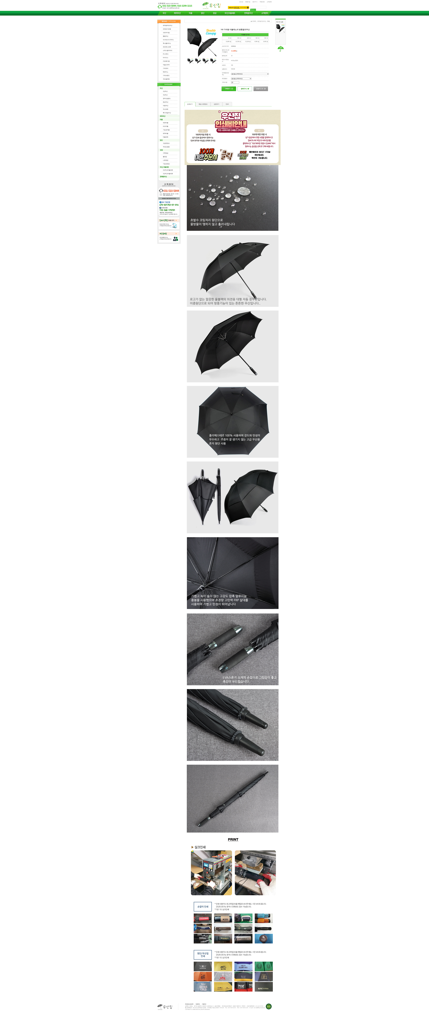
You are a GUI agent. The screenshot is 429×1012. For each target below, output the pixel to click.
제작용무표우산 (167, 25)
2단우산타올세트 (168, 170)
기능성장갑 (166, 164)
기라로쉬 (165, 68)
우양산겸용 (166, 147)
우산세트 (165, 109)
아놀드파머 (166, 65)
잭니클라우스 (167, 43)
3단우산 (165, 95)
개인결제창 (166, 79)
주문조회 (262, 1)
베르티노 (165, 72)
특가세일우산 (167, 113)
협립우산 (165, 36)
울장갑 (165, 156)
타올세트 (165, 137)
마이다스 (165, 57)
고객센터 (269, 1)
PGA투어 (165, 54)
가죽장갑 (165, 153)
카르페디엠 (166, 61)
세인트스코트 (167, 47)
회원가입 (247, 1)
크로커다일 (166, 32)
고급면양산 (166, 143)
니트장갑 (165, 160)
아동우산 (165, 105)
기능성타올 (166, 130)
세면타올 (165, 122)
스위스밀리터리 (167, 50)
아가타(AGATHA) (168, 40)
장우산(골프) (166, 98)
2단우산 (165, 91)
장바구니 (254, 1)
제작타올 (165, 133)
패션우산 (165, 102)
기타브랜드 (166, 75)
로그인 (241, 1)
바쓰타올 (165, 126)
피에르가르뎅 (167, 29)
